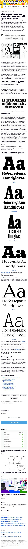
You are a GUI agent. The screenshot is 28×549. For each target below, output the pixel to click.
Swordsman (14, 211)
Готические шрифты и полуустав (11, 377)
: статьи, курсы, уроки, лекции (11, 517)
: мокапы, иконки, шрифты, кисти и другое (13, 523)
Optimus (14, 339)
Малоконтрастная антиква (9, 386)
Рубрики (14, 6)
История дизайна (7, 401)
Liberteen (14, 270)
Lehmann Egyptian (14, 240)
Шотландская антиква (8, 384)
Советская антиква (8, 387)
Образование (15, 401)
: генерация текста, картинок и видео (13, 525)
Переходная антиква (8, 381)
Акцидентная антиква (8, 390)
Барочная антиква (7, 380)
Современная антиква (8, 388)
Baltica (14, 309)
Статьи (21, 401)
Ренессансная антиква (9, 379)
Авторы (20, 6)
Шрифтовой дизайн (7, 403)
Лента (9, 6)
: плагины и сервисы (9, 521)
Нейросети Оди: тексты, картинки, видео (11, 536)
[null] (5, 395)
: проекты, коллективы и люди (11, 519)
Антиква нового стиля (8, 383)
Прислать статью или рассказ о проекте (11, 532)
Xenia (14, 182)
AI (5, 6)
